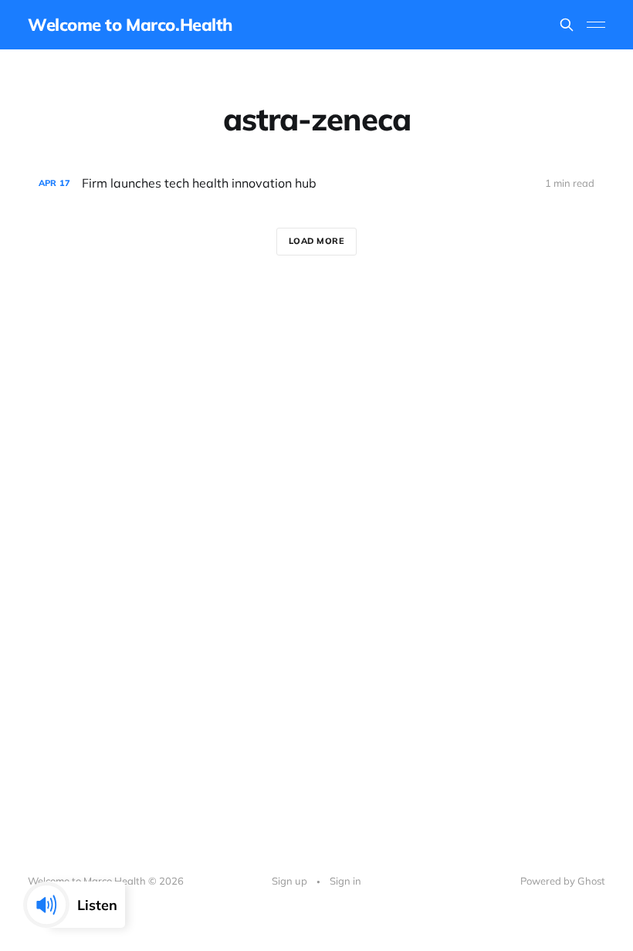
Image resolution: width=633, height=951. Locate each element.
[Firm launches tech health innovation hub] (316, 183)
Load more (317, 240)
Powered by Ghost (562, 881)
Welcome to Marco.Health (130, 24)
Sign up (289, 881)
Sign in (345, 881)
